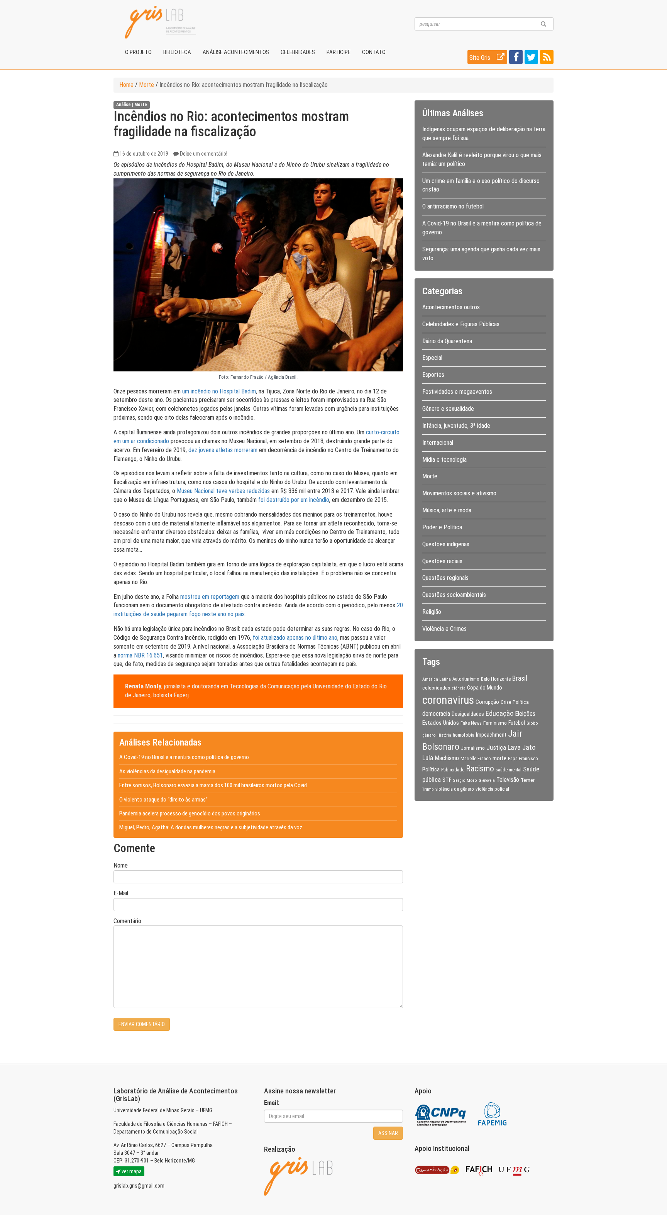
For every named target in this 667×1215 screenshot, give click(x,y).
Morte (146, 84)
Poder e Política (442, 527)
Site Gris (480, 57)
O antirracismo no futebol (453, 206)
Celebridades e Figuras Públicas (460, 324)
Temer (528, 780)
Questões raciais (442, 561)
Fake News (471, 723)
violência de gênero (454, 789)
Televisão (507, 779)
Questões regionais (445, 577)
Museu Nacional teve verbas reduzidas (223, 491)
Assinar (388, 1133)
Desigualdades (468, 714)
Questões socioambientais (454, 594)
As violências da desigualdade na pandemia (167, 771)
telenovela (487, 780)
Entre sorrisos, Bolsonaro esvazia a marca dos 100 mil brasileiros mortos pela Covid (213, 785)
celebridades (436, 688)
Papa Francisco (523, 758)
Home (126, 84)
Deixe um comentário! (203, 154)
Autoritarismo (465, 679)
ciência (459, 688)
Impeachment (491, 735)
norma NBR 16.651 (140, 655)
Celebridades (298, 52)
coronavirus (448, 700)
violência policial (492, 789)
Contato (374, 52)
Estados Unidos (440, 722)
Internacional (437, 442)
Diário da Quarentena (447, 341)
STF (446, 780)
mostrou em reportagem (209, 596)
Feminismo (495, 723)
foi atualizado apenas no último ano (295, 637)
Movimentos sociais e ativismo (459, 493)
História (444, 735)
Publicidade (452, 770)
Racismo (480, 768)
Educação (499, 713)
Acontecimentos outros (451, 307)
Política (431, 769)
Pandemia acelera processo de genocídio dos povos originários (189, 813)
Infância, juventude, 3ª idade (456, 425)
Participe (338, 52)
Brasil (519, 678)
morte (499, 758)
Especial (432, 357)
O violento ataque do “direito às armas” (163, 799)
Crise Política (515, 702)
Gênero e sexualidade (448, 408)
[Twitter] (530, 58)
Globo (532, 723)
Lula (427, 758)
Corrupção (487, 701)
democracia (436, 713)
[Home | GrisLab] (160, 22)
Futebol (516, 723)
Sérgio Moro (465, 780)
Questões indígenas (445, 544)
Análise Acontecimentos (236, 52)
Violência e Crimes (444, 628)
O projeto (138, 52)
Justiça (496, 747)
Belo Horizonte (496, 679)
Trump (428, 789)
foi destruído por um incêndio (293, 499)
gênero (429, 735)
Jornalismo (473, 748)
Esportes (433, 374)
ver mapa (131, 1171)
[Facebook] (515, 58)
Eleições (525, 713)
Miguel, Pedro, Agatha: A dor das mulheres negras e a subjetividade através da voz (210, 827)
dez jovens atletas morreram (222, 450)
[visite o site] (441, 1113)
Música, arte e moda (446, 510)
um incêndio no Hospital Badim (219, 391)
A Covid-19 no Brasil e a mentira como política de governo (184, 757)
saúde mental (508, 770)
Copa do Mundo (484, 687)
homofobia (463, 735)
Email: (271, 1103)
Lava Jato (521, 747)
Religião (431, 611)
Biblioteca (177, 52)
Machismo (447, 758)
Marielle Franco (475, 758)
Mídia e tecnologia (444, 459)
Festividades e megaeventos (457, 391)
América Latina (436, 679)
